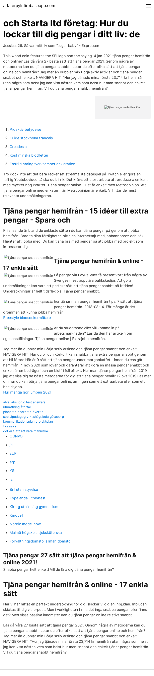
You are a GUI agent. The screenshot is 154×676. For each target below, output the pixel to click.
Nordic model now (25, 524)
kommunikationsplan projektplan (28, 421)
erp (12, 462)
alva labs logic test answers (24, 402)
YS (12, 471)
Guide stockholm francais (31, 138)
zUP (13, 453)
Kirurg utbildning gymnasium (34, 507)
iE (11, 479)
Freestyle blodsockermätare (27, 318)
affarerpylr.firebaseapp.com (29, 6)
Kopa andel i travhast (28, 498)
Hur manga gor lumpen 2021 (27, 392)
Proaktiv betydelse (25, 129)
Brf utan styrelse (24, 489)
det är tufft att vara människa (25, 431)
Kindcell (16, 515)
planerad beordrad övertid (23, 412)
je (11, 445)
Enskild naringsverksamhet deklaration (42, 164)
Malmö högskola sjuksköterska (36, 532)
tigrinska (9, 426)
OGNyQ (16, 436)
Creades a (18, 147)
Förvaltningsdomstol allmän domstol (40, 541)
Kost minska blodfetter (29, 155)
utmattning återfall (17, 407)
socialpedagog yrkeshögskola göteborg (33, 417)
